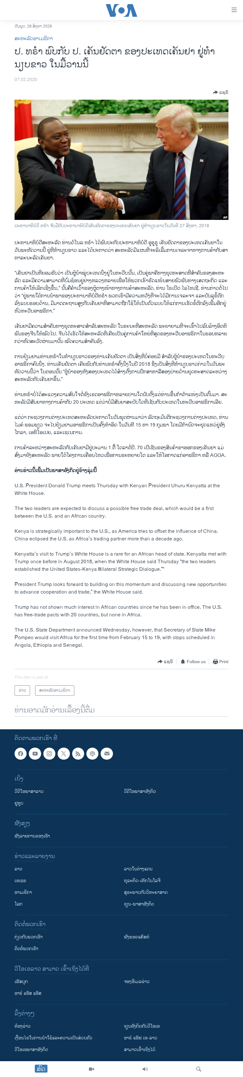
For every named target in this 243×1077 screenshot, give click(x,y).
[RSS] (78, 754)
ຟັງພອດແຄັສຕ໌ (136, 937)
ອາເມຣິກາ (23, 892)
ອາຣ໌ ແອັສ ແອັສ (28, 993)
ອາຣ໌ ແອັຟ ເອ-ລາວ (140, 1038)
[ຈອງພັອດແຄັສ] (107, 754)
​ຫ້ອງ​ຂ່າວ (23, 1026)
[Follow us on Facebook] (21, 754)
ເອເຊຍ (20, 881)
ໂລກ (18, 904)
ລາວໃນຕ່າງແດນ (138, 869)
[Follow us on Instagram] (49, 754)
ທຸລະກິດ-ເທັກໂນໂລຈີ (142, 881)
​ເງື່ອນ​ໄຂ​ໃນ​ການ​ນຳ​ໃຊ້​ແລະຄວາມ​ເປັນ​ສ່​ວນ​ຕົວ (53, 1038)
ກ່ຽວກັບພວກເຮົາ (29, 937)
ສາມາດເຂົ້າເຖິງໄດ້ (139, 1050)
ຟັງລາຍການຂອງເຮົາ (32, 836)
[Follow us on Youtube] (35, 754)
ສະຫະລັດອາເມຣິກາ (34, 38)
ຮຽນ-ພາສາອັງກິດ (139, 904)
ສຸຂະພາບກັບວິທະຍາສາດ (146, 892)
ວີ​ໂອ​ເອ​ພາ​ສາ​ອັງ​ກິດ (31, 1050)
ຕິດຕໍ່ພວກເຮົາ (26, 949)
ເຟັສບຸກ (21, 982)
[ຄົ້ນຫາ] (198, 1069)
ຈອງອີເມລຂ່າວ (137, 982)
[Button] (220, 92)
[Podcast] (92, 754)
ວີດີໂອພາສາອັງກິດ (140, 791)
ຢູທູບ (19, 803)
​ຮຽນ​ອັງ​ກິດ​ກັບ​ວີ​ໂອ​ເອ (142, 1026)
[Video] (91, 1069)
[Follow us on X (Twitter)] (64, 754)
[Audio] (145, 1069)
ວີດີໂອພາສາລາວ (29, 791)
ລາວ (18, 869)
